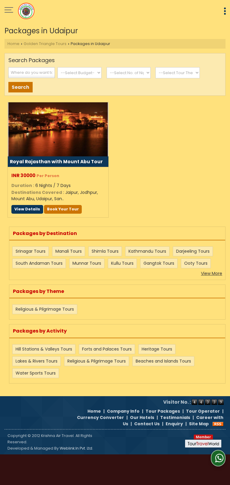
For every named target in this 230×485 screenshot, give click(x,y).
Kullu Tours (122, 263)
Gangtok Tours (158, 263)
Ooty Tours (196, 263)
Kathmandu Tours (147, 251)
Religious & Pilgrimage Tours (45, 309)
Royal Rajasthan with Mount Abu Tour (56, 161)
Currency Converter (100, 417)
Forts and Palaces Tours (107, 349)
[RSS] (218, 424)
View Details (27, 209)
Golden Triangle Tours (45, 43)
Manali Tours (68, 251)
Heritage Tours (157, 349)
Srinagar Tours (31, 251)
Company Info (123, 411)
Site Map (199, 424)
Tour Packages (163, 411)
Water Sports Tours (36, 373)
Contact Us (147, 424)
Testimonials (175, 417)
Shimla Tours (105, 251)
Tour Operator (203, 411)
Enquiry (174, 424)
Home (13, 43)
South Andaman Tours (39, 263)
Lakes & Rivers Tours (37, 361)
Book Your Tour (63, 209)
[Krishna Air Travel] (26, 11)
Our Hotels (142, 417)
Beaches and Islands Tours (163, 361)
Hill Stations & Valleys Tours (44, 349)
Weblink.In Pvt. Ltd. (76, 448)
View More (211, 273)
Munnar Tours (86, 263)
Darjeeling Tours (193, 251)
